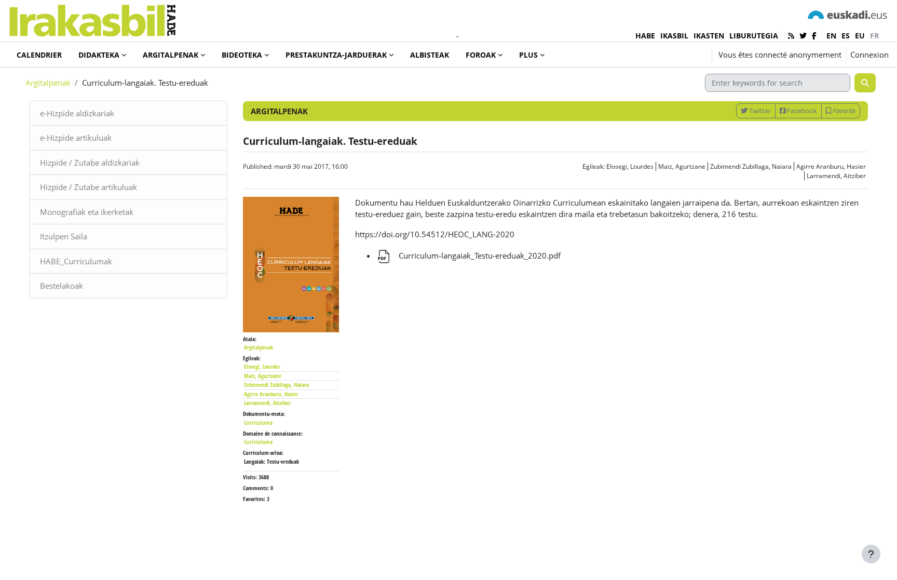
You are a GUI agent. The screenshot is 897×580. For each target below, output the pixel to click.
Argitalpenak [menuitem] (170, 55)
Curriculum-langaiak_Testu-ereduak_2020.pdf (479, 255)
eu (860, 36)
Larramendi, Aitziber (836, 175)
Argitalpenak (48, 82)
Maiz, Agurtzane (681, 166)
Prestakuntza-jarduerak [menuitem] (336, 55)
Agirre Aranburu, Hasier (831, 166)
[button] (673, 54)
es (845, 36)
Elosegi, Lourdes (630, 166)
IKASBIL (674, 36)
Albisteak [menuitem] (429, 55)
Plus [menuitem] (528, 55)
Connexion (869, 54)
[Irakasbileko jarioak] (791, 35)
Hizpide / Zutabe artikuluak (88, 187)
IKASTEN (709, 36)
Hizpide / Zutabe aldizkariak (90, 162)
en (831, 36)
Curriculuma (258, 422)
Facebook (801, 110)
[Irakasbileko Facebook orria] (814, 35)
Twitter (759, 110)
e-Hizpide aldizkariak (77, 113)
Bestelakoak (61, 285)
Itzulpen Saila (63, 236)
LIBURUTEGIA (753, 36)
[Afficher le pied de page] (871, 554)
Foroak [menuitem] (481, 55)
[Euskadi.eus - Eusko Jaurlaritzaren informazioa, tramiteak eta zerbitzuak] (847, 14)
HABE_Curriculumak (76, 261)
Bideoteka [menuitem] (242, 55)
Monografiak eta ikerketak (86, 212)
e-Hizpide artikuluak (76, 137)
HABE (645, 36)
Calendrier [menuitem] (39, 55)
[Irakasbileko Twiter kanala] (803, 35)
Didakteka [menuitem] (98, 55)
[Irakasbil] (92, 18)
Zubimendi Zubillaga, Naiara (751, 166)
